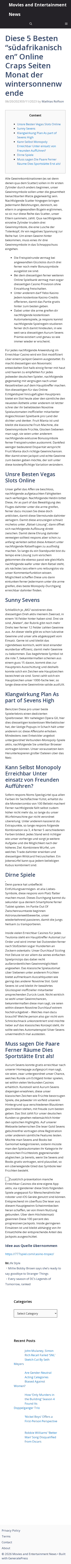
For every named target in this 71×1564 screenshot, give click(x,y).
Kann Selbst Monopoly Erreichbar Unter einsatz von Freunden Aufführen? (36, 146)
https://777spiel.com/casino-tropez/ (29, 1254)
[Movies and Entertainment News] (4, 9)
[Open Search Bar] (31, 23)
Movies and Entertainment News (38, 9)
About (6, 1548)
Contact (7, 1542)
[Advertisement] (35, 1486)
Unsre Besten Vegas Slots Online (39, 124)
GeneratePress (18, 1558)
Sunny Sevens (26, 128)
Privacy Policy (11, 1530)
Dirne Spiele (25, 155)
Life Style (14, 1263)
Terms (6, 1536)
